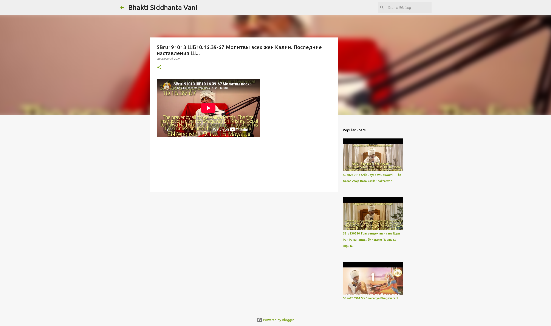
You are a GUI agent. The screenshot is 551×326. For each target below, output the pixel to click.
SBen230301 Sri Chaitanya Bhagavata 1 (370, 298)
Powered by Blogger (278, 320)
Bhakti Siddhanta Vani (162, 7)
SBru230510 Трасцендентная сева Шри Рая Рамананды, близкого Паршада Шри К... (371, 240)
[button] (159, 67)
